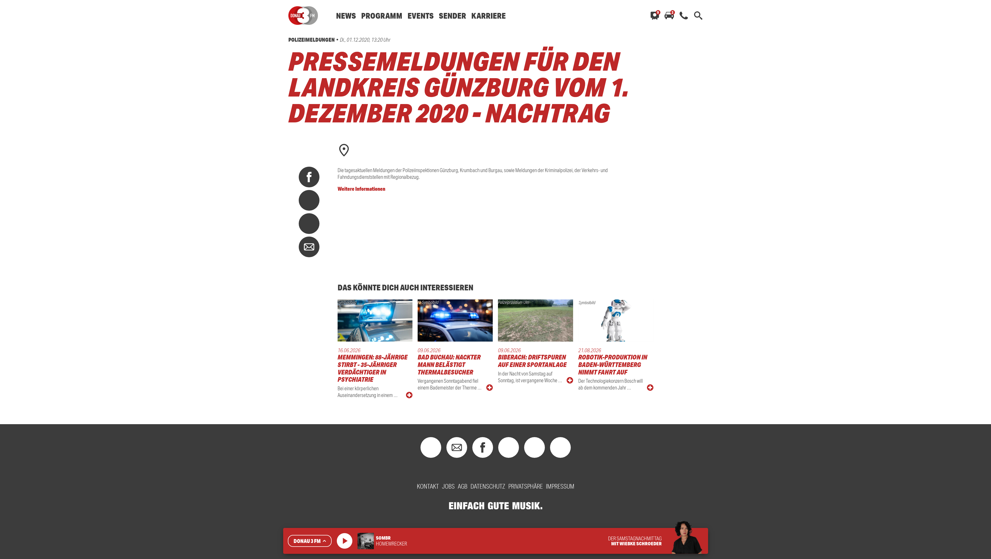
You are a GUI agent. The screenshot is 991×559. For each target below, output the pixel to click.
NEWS (346, 16)
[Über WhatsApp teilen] (309, 223)
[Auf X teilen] (309, 200)
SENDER (452, 16)
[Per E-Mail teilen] (309, 247)
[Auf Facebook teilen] (309, 177)
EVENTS (421, 16)
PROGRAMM (381, 16)
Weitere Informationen (361, 188)
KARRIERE (488, 16)
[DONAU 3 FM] (303, 15)
